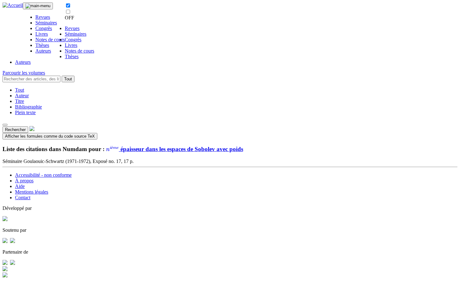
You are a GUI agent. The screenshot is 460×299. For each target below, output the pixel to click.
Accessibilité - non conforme (43, 175)
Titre (19, 101)
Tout (68, 79)
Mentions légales (31, 192)
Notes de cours (50, 39)
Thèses (42, 45)
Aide (20, 186)
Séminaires (46, 22)
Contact (22, 197)
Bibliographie (28, 106)
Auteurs (43, 50)
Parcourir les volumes (24, 72)
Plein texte (25, 112)
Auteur (22, 95)
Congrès (43, 28)
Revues (42, 17)
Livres (41, 34)
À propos (24, 180)
